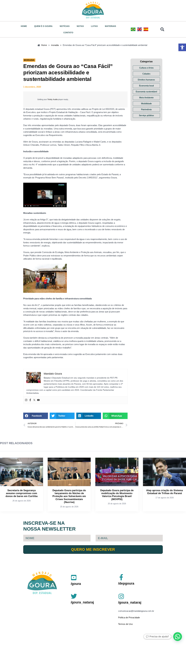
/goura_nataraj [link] (82, 602)
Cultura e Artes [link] (146, 68)
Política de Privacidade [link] (129, 617)
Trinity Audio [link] (52, 99)
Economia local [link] (146, 85)
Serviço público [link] (146, 115)
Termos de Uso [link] (125, 624)
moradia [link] (29, 60)
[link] (182, 47)
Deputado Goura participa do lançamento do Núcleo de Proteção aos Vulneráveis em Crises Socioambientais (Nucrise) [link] (69, 496)
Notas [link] (80, 26)
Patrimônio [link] (146, 109)
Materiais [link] (110, 26)
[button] (35, 416)
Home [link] (24, 26)
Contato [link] (68, 32)
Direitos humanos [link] (146, 79)
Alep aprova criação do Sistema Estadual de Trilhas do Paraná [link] (164, 492)
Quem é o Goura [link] (43, 26)
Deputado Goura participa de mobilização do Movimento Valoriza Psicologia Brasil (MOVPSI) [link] (117, 495)
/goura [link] (76, 584)
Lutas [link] (94, 26)
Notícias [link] (64, 26)
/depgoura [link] (126, 583)
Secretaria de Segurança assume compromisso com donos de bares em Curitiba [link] (21, 493)
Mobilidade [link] (146, 103)
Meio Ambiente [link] (146, 97)
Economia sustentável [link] (146, 91)
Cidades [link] (146, 73)
